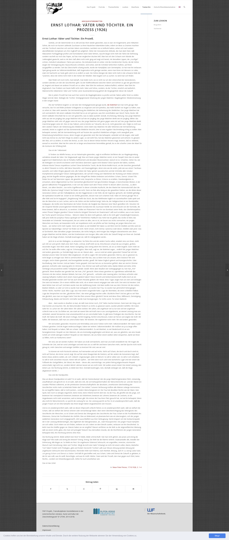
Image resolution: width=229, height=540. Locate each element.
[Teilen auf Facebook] (50, 489)
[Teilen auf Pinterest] (100, 489)
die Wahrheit (112, 105)
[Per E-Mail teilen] (133, 489)
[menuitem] (91, 7)
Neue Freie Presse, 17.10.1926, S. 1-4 (127, 467)
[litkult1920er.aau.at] (53, 7)
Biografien (157, 25)
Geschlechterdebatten (92, 21)
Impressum (46, 530)
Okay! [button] (217, 536)
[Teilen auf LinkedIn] (117, 489)
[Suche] (184, 7)
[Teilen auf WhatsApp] (84, 489)
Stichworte (157, 28)
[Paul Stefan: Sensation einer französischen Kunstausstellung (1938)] (2, 270)
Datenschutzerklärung (50, 526)
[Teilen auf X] (67, 489)
